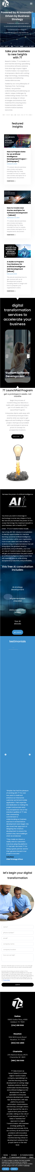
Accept (6, 1169)
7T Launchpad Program (17, 1157)
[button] (28, 356)
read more (10, 181)
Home (5, 1155)
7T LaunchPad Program (17, 390)
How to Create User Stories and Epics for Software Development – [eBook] (17, 211)
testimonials (17, 641)
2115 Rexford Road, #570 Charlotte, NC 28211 (17, 1056)
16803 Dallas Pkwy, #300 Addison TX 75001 (17, 1020)
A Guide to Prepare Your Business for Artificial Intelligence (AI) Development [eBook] (16, 267)
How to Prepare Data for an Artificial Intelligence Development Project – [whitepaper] (17, 156)
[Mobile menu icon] (31, 4)
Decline (14, 1169)
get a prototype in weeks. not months (17, 395)
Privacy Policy (6, 980)
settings (26, 1165)
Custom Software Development (17, 374)
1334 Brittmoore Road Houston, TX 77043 (18, 1038)
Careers (14, 1155)
